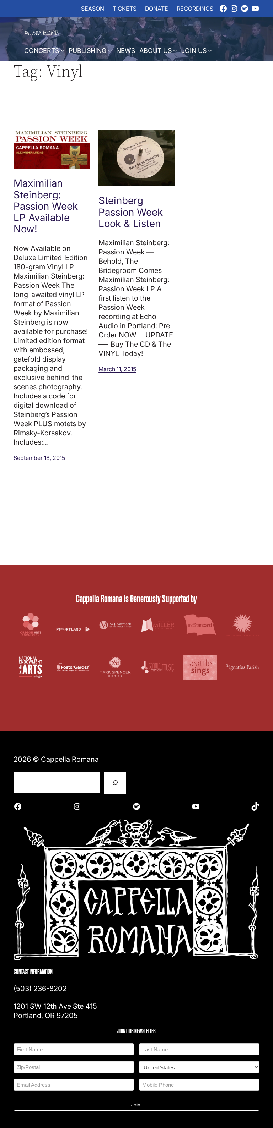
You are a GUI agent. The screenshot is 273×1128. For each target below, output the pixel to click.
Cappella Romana (70, 759)
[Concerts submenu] (63, 50)
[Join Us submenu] (210, 50)
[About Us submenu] (175, 50)
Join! (136, 1104)
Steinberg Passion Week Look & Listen (130, 211)
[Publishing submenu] (110, 50)
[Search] (115, 783)
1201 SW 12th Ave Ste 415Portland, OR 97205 (55, 1010)
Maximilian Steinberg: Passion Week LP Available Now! (46, 205)
